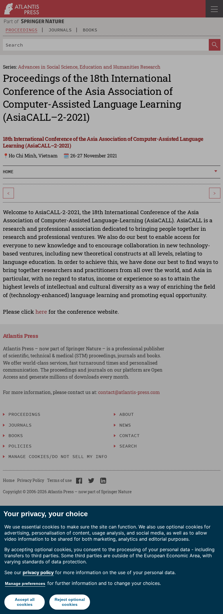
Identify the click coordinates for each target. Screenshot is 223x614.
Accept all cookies (25, 602)
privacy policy (38, 572)
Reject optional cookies (70, 602)
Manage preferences (25, 583)
